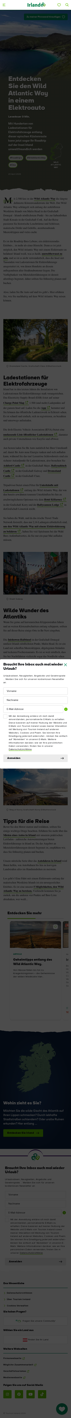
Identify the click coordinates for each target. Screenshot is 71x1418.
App (43, 408)
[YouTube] (30, 1394)
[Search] (67, 5)
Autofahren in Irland (49, 861)
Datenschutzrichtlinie (20, 749)
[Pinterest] (19, 1394)
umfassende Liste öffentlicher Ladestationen (28, 435)
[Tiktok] (42, 1394)
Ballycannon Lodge (48, 505)
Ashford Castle (11, 466)
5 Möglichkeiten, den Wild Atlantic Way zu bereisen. (33, 889)
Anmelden (13, 758)
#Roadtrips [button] (16, 158)
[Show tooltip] (66, 709)
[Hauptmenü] (4, 5)
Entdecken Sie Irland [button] (20, 1133)
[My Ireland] (59, 5)
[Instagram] (7, 1394)
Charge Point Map (13, 403)
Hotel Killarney (53, 499)
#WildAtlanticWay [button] (36, 158)
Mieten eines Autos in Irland (19, 835)
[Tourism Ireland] (36, 4)
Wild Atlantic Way (44, 199)
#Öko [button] (13, 165)
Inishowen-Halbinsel (19, 640)
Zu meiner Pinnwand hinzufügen (44, 17)
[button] (65, 665)
